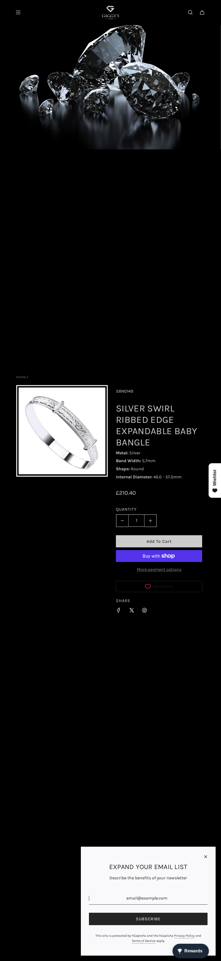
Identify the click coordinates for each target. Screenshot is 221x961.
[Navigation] (18, 12)
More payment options (159, 569)
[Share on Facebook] (119, 611)
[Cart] (202, 12)
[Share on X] (131, 611)
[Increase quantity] (150, 520)
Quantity (126, 509)
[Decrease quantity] (122, 520)
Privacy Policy (184, 936)
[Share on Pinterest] (144, 611)
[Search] (190, 12)
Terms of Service (144, 941)
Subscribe (148, 918)
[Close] (206, 857)
